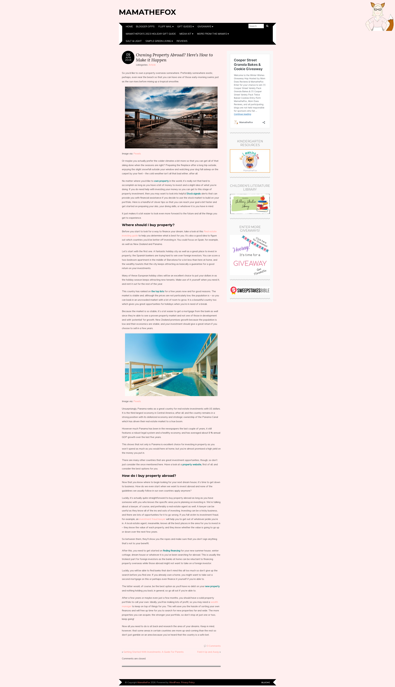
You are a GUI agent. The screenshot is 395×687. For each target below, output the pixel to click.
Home (129, 26)
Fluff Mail (165, 26)
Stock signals (194, 193)
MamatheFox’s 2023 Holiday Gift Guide (151, 33)
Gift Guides (184, 26)
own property (161, 180)
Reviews (182, 41)
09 (128, 55)
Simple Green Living (158, 41)
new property (212, 586)
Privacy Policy (188, 682)
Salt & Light (134, 41)
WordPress (174, 682)
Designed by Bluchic (266, 682)
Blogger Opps (145, 26)
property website (192, 464)
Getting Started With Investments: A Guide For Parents (154, 651)
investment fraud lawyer (152, 519)
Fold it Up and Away (208, 651)
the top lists (157, 291)
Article (152, 64)
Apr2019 (128, 58)
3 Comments (214, 645)
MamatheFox (147, 12)
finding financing (171, 550)
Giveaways (204, 26)
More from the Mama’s (212, 33)
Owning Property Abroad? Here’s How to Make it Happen (174, 57)
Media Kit (185, 33)
